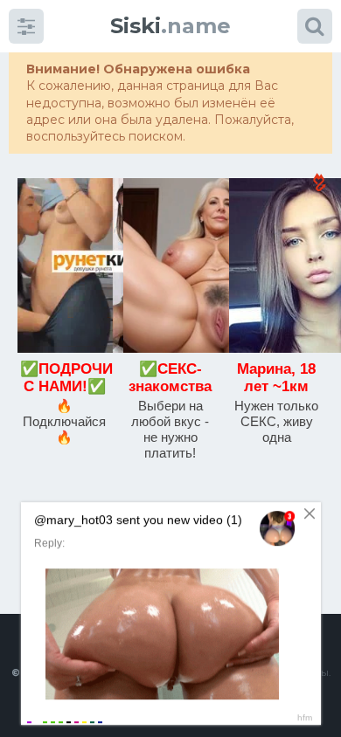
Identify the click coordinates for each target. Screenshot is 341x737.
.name (170, 25)
